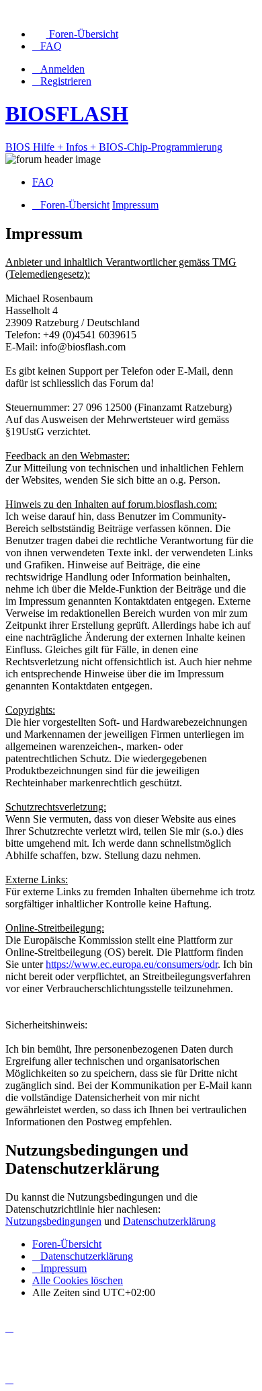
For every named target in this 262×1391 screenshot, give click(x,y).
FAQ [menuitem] (43, 182)
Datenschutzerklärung (169, 1221)
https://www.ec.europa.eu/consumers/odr (132, 964)
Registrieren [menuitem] (65, 81)
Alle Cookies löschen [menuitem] (77, 1280)
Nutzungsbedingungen (53, 1221)
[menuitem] (75, 34)
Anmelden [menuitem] (62, 69)
